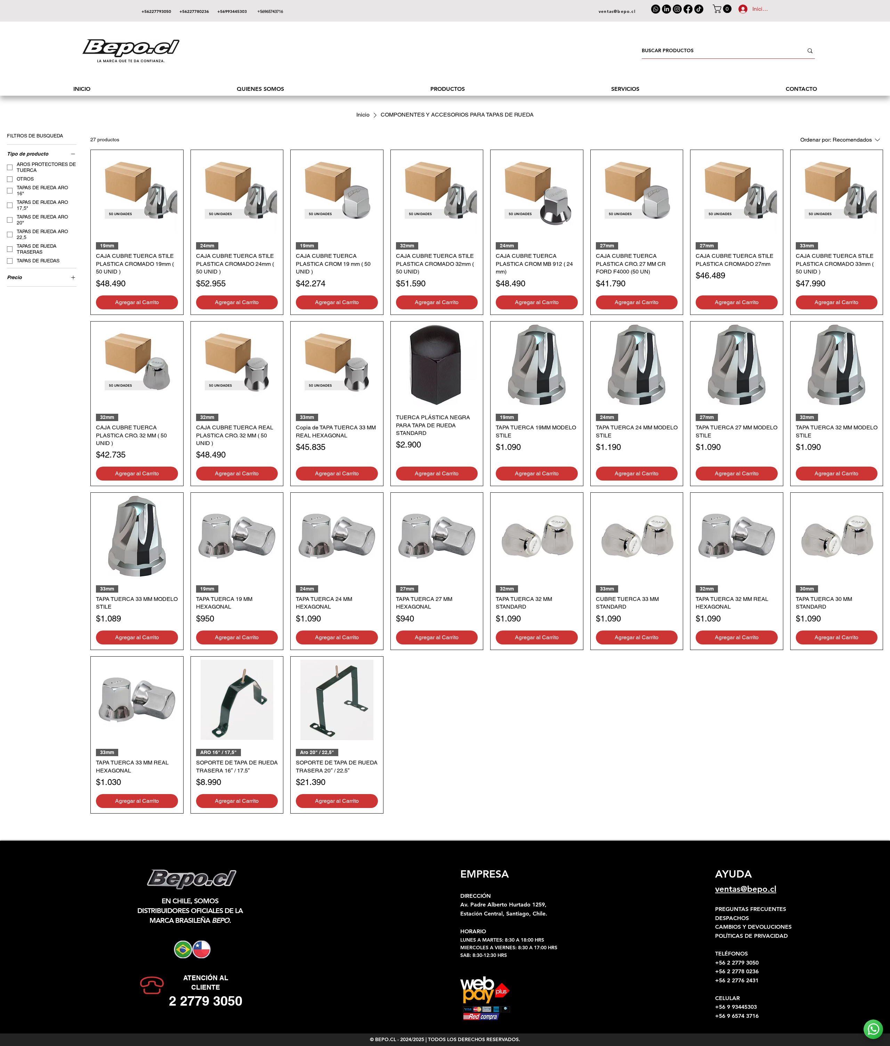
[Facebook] (688, 9)
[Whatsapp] (655, 9)
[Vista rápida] (137, 193)
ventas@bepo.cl (745, 889)
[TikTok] (698, 9)
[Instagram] (677, 9)
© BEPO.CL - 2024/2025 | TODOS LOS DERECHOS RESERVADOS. (445, 1039)
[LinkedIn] (666, 9)
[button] (723, 9)
